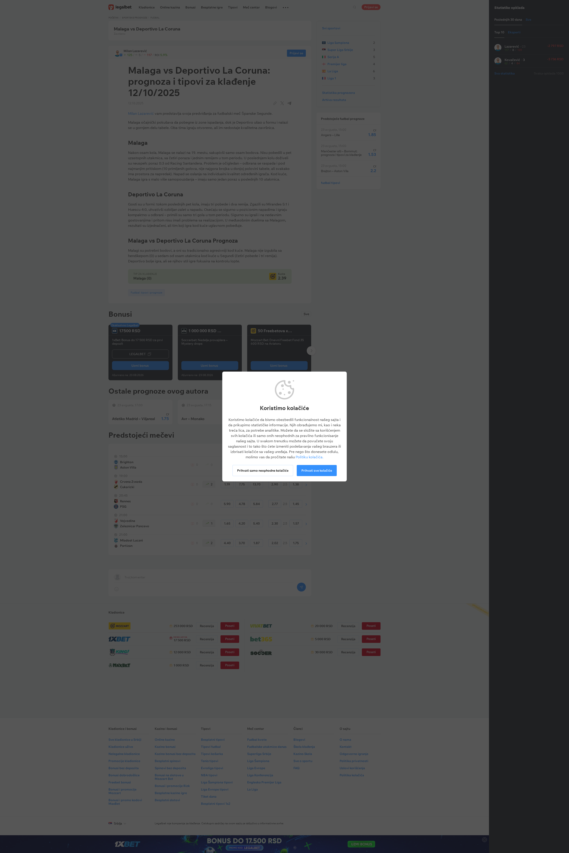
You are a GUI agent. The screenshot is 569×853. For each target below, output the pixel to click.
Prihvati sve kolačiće (316, 471)
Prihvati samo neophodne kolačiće (263, 471)
